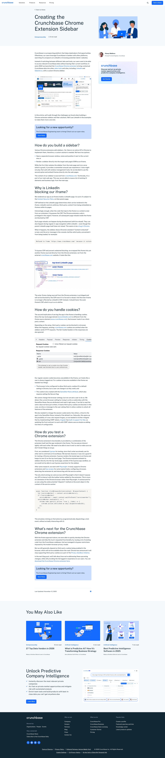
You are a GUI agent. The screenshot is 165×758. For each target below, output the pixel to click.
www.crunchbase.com (59, 319)
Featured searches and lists (125, 724)
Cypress (52, 451)
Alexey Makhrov (110, 53)
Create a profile (121, 721)
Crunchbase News (32, 734)
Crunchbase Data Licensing (99, 727)
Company (67, 721)
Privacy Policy (59, 749)
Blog (65, 729)
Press (66, 732)
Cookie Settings (61, 752)
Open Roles (41, 135)
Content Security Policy (45, 199)
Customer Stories (95, 729)
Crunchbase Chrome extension (65, 66)
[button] (22, 3)
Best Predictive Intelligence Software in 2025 (117, 649)
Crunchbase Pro (95, 721)
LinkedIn (79, 68)
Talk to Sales (157, 3)
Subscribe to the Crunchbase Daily (38, 736)
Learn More (31, 701)
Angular (63, 420)
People (39, 727)
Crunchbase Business (97, 724)
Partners (67, 727)
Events (44, 727)
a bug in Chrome (83, 226)
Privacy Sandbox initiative (80, 553)
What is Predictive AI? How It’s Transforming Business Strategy (80, 649)
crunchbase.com (71, 176)
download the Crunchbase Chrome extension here (52, 561)
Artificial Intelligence (71, 645)
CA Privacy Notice (74, 752)
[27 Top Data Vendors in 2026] (43, 631)
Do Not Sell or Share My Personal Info (95, 752)
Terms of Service (47, 749)
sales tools (58, 68)
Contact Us (68, 735)
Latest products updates (124, 729)
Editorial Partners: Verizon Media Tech (79, 749)
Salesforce (38, 71)
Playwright (63, 467)
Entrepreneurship (40, 37)
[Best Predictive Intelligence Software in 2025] (121, 631)
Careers (66, 724)
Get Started (106, 79)
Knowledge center (122, 727)
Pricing (51, 3)
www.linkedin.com (64, 317)
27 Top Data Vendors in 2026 (40, 648)
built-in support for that (77, 420)
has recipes (49, 469)
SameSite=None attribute (69, 392)
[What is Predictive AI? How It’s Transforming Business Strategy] (82, 631)
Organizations (31, 727)
